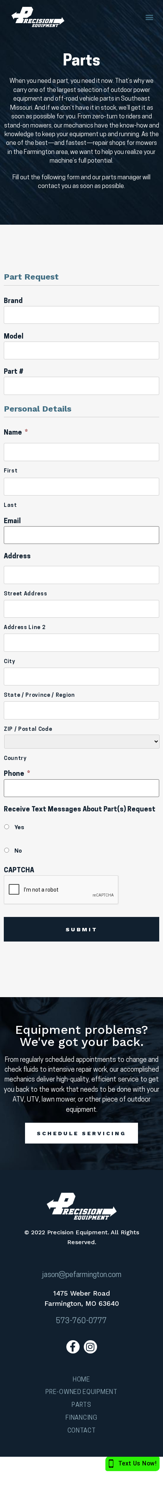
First (10, 471)
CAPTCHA (19, 870)
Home (81, 1380)
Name (16, 433)
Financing (81, 1418)
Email (12, 521)
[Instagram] (90, 1346)
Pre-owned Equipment (81, 1392)
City (10, 662)
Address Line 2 (24, 628)
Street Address (25, 594)
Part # (14, 372)
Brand (13, 301)
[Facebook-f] (73, 1346)
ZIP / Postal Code (28, 729)
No (18, 851)
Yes (19, 828)
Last (10, 505)
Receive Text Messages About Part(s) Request (79, 809)
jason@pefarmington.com (81, 1275)
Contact (81, 1431)
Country (15, 758)
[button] (149, 17)
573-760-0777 (81, 1321)
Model (14, 337)
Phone (17, 774)
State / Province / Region (39, 695)
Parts (81, 1405)
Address (17, 556)
